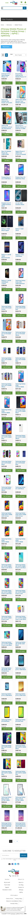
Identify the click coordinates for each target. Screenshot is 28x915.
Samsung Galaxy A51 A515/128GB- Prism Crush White (21, 593)
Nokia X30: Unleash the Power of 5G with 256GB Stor (7, 102)
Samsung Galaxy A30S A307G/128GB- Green (20, 386)
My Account (7, 882)
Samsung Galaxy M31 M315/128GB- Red (21, 772)
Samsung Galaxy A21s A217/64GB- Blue (21, 359)
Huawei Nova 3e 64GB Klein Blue (20, 177)
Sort (11, 54)
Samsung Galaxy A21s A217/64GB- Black (7, 359)
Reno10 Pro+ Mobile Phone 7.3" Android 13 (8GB (21, 127)
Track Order (7, 885)
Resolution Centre (7, 889)
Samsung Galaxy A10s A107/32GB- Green (7, 307)
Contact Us (21, 887)
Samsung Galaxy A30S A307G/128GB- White (6, 412)
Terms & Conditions (17, 858)
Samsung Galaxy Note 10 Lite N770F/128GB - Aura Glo (6, 799)
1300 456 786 (15, 876)
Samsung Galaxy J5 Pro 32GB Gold (21, 694)
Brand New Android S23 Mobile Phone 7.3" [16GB (21, 76)
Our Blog (21, 885)
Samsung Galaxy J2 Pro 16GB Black (21, 668)
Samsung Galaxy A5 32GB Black (20, 487)
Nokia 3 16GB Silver (19, 229)
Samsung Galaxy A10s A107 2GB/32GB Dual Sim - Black (20, 283)
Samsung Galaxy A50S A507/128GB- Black (6, 541)
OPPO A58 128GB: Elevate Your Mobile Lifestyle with (21, 102)
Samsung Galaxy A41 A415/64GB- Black (6, 462)
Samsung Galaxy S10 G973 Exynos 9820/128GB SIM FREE (7, 825)
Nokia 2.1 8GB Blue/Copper (6, 229)
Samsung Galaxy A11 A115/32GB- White (20, 333)
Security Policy (14, 903)
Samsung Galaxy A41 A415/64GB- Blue (20, 462)
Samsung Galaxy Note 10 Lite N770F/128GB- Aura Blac (20, 799)
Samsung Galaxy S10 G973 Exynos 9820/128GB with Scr (21, 825)
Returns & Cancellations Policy (14, 901)
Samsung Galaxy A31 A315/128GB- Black (21, 411)
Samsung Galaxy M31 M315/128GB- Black (21, 747)
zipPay (21, 892)
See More (7, 83)
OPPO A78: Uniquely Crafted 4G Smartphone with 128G (7, 128)
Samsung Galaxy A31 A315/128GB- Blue (7, 437)
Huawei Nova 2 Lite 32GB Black (6, 177)
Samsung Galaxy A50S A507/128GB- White (20, 541)
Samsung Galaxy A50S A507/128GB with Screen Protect (7, 515)
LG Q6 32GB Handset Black (20, 203)
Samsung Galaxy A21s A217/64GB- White (7, 385)
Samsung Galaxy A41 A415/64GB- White (6, 488)
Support (7, 887)
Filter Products (7, 19)
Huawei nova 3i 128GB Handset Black (6, 204)
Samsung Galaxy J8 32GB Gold (20, 720)
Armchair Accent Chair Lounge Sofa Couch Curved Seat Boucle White (14, 909)
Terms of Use (9, 898)
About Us (21, 882)
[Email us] (9, 864)
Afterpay (21, 889)
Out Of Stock (21, 160)
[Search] (24, 8)
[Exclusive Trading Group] (14, 2)
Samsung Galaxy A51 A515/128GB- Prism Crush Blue (21, 566)
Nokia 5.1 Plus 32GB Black (20, 255)
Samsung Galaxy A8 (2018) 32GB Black (20, 643)
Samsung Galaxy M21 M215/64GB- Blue (7, 747)
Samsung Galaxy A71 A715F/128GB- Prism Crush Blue (7, 643)
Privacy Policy (18, 898)
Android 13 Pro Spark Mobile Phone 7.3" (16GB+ (6, 76)
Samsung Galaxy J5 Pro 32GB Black (7, 694)
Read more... (6, 47)
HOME (7, 2)
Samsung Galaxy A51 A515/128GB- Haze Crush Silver (7, 566)
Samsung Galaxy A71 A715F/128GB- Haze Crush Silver (21, 617)
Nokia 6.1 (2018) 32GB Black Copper (6, 282)
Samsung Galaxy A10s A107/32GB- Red (21, 307)
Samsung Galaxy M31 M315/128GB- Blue (7, 772)
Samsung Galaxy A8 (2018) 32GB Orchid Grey (6, 669)
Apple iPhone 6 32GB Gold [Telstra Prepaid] (21, 152)
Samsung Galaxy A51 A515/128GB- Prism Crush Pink (7, 592)
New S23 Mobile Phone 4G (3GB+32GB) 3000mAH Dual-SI (7, 153)
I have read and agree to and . (15, 859)
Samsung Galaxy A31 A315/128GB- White (21, 437)
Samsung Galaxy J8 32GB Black (6, 720)
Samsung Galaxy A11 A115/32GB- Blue (6, 333)
